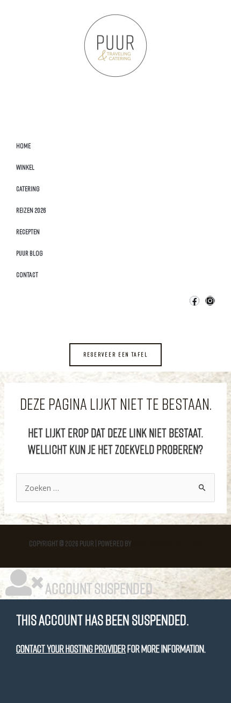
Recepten (28, 231)
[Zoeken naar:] (115, 487)
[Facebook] (194, 301)
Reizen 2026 (31, 210)
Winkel (25, 167)
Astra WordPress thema (167, 543)
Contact (27, 274)
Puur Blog (29, 253)
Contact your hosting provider (71, 648)
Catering (28, 188)
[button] (115, 354)
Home (23, 145)
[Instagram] (210, 301)
